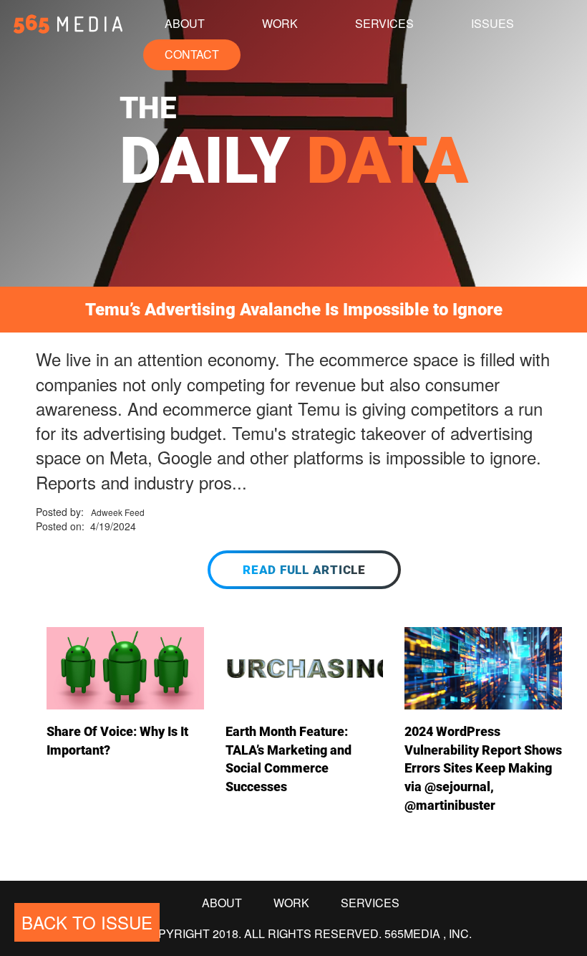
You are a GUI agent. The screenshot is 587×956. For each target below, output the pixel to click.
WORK (280, 23)
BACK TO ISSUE (86, 922)
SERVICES (384, 23)
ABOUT (185, 23)
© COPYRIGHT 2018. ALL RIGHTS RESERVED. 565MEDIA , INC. (301, 934)
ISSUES (492, 23)
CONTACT (192, 54)
